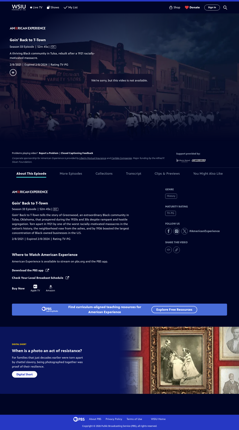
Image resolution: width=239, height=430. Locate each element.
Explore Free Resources (174, 310)
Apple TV (35, 288)
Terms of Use (134, 419)
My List (73, 7)
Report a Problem (48, 153)
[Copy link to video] (176, 250)
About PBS (95, 419)
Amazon (50, 288)
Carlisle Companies (121, 158)
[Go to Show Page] (124, 28)
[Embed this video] (168, 250)
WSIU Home (158, 419)
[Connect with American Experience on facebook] (168, 231)
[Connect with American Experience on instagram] (176, 231)
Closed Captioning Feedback (77, 153)
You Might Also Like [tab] (208, 173)
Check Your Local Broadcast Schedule (38, 278)
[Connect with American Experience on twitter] (184, 231)
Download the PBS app (28, 270)
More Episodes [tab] (71, 173)
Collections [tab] (104, 173)
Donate (195, 7)
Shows (55, 7)
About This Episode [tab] (31, 173)
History (171, 196)
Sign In (212, 7)
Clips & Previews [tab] (167, 173)
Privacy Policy (114, 419)
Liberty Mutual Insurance (92, 158)
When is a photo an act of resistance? (47, 350)
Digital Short (24, 374)
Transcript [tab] (133, 173)
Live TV (37, 7)
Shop (177, 7)
